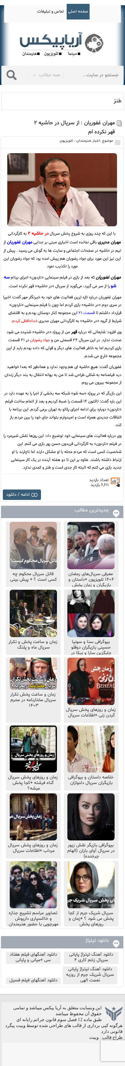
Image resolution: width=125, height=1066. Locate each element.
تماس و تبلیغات (50, 11)
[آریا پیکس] (62, 44)
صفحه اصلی (78, 11)
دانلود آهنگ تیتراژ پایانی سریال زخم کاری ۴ (91, 957)
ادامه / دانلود (18, 495)
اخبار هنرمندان (88, 140)
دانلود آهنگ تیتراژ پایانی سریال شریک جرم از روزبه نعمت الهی (90, 974)
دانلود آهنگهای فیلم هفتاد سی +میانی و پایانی (33, 957)
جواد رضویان (40, 340)
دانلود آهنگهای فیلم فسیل (33, 980)
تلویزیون (66, 140)
